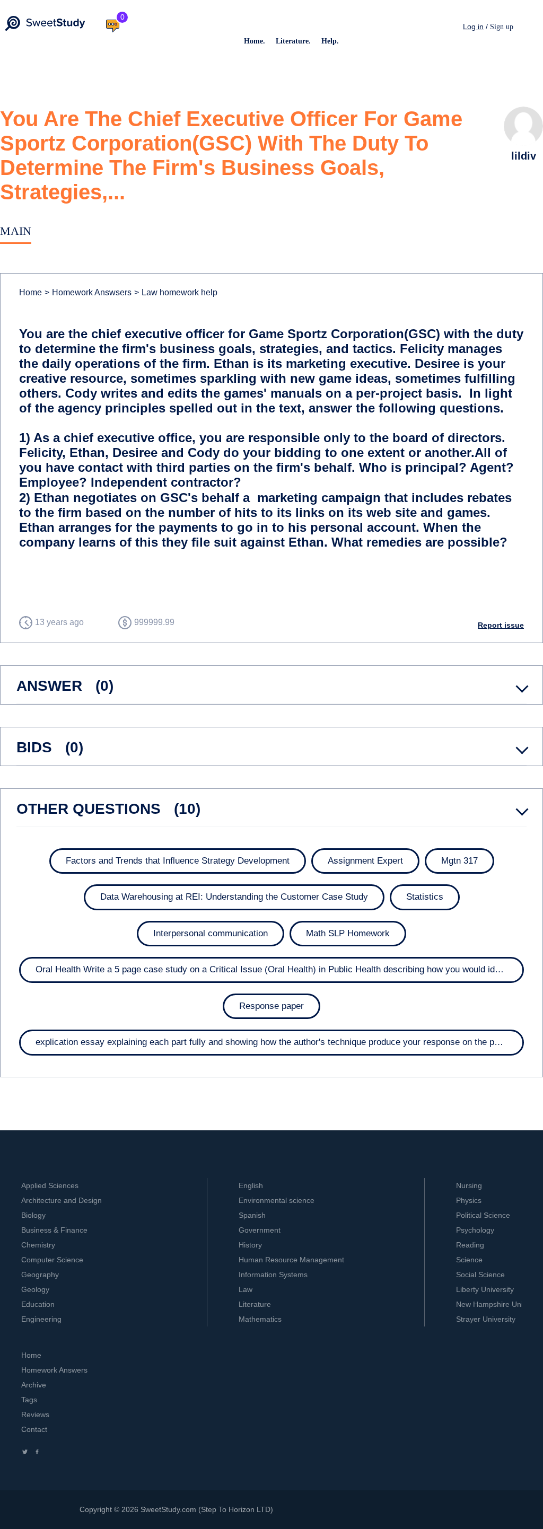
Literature (255, 1304)
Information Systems (273, 1274)
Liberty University (485, 1289)
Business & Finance (54, 1230)
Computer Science (52, 1259)
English (251, 1185)
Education (38, 1304)
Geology (35, 1289)
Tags (29, 1399)
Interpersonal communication (210, 933)
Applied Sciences (49, 1185)
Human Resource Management (291, 1259)
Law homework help (175, 292)
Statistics (424, 897)
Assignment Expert (365, 861)
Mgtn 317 (459, 861)
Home (30, 292)
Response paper (271, 1006)
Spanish (252, 1215)
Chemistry (38, 1245)
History (250, 1245)
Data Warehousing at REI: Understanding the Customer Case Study (234, 897)
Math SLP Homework (348, 933)
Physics (468, 1200)
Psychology (475, 1230)
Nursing (469, 1185)
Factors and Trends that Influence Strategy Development (178, 861)
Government (260, 1230)
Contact (34, 1429)
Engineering (41, 1319)
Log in (473, 26)
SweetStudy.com (168, 1509)
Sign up (501, 27)
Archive (33, 1385)
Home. (254, 41)
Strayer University (485, 1319)
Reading (470, 1245)
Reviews (35, 1414)
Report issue (501, 625)
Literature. (293, 41)
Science (469, 1259)
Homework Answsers (88, 292)
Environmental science (276, 1200)
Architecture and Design (61, 1200)
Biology (33, 1215)
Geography (40, 1274)
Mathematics (260, 1319)
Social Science (480, 1274)
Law (245, 1289)
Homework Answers (54, 1370)
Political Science (483, 1215)
